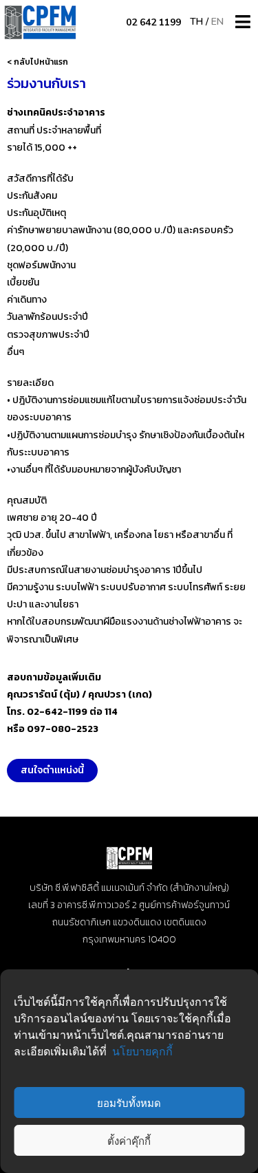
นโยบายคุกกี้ (142, 1051)
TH (196, 21)
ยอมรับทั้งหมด (129, 1103)
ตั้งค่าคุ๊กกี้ (129, 1141)
